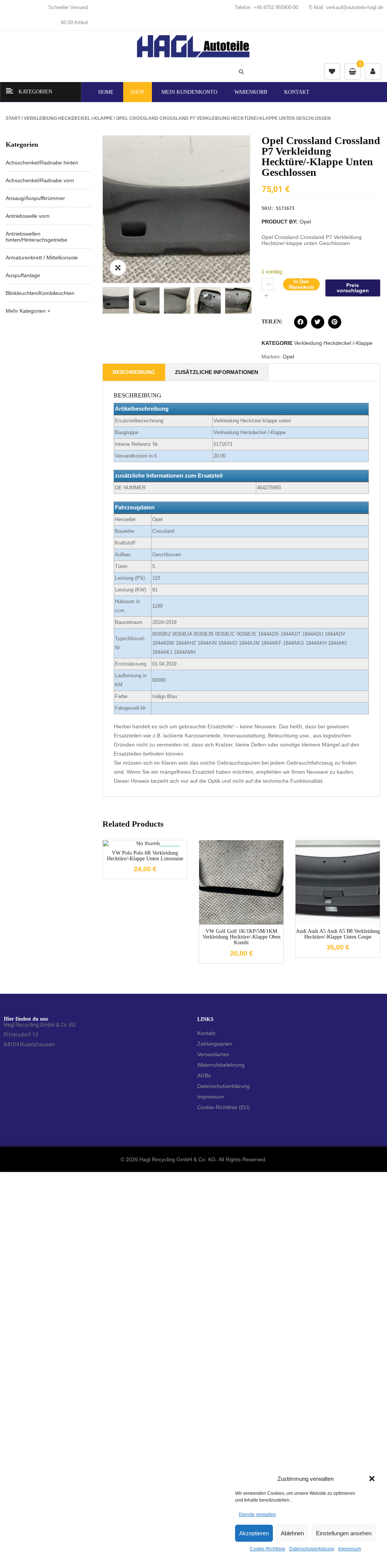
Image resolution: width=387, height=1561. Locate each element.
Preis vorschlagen (353, 287)
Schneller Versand (68, 7)
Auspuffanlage (23, 275)
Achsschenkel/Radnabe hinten (42, 163)
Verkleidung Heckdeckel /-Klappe (68, 118)
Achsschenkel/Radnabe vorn (40, 180)
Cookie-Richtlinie (267, 1549)
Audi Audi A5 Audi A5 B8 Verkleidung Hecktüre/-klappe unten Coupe (338, 934)
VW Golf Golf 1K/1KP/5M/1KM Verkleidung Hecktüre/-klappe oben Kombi (241, 937)
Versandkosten (247, 879)
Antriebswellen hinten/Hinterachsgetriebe (36, 237)
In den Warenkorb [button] (230, 938)
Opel (305, 222)
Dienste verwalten (257, 1514)
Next (261, 300)
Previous (91, 300)
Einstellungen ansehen (344, 1533)
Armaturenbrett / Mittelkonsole (42, 257)
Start (13, 118)
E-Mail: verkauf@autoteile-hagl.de (346, 7)
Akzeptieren (254, 1533)
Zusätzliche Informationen (216, 372)
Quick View (252, 938)
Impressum (349, 1549)
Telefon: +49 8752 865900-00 (266, 7)
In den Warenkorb (301, 284)
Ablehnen (292, 1533)
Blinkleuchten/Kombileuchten (40, 293)
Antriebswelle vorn (28, 216)
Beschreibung (134, 372)
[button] (372, 1478)
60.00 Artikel (74, 22)
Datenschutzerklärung (311, 1549)
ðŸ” (117, 267)
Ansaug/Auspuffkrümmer (35, 198)
